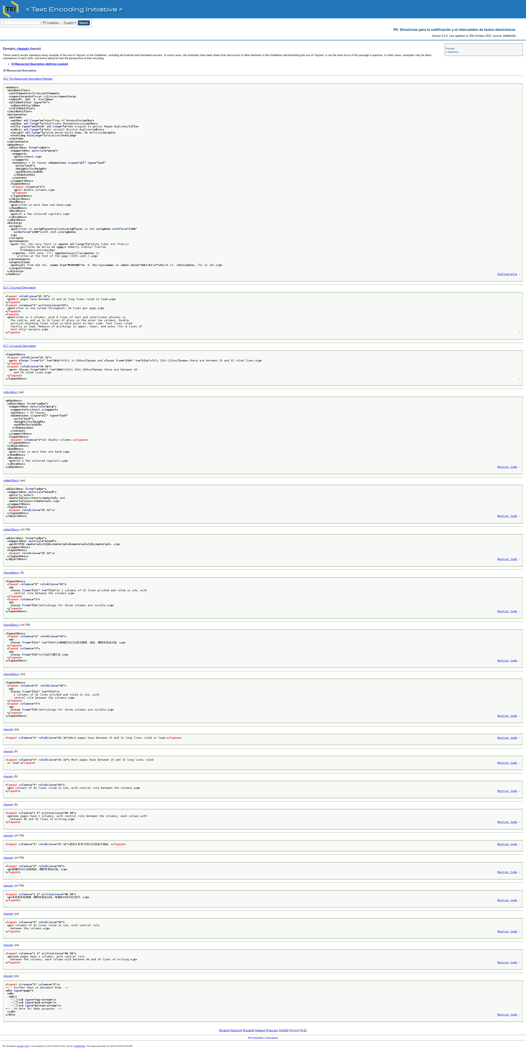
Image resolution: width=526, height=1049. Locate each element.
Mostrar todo (507, 466)
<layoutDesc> (11, 572)
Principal (450, 48)
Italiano (260, 1030)
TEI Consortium (255, 1038)
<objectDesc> (11, 480)
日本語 (284, 1030)
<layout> (8, 729)
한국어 (294, 1030)
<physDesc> (10, 392)
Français (272, 1030)
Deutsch (236, 1030)
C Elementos (452, 52)
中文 (303, 1030)
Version (20, 1046)
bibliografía (507, 274)
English (224, 1030)
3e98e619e (79, 1046)
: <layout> (22, 48)
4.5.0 (26, 1046)
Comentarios (271, 1038)
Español (248, 1030)
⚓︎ (519, 274)
